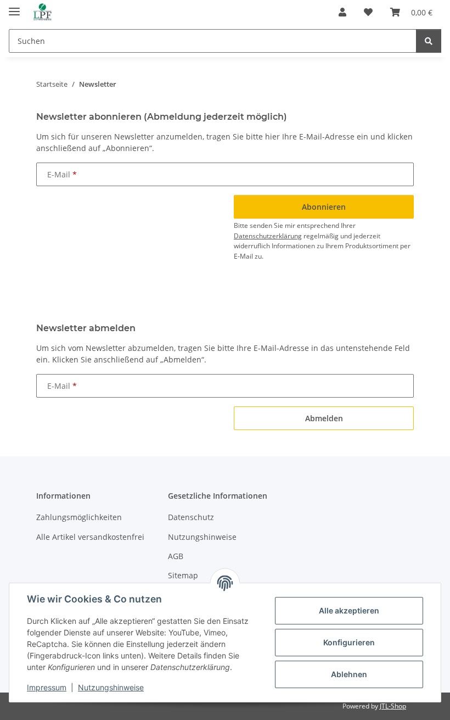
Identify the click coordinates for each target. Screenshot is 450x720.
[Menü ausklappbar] (14, 7)
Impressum (46, 687)
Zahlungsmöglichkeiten (79, 517)
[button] (342, 12)
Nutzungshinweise (111, 687)
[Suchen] (428, 41)
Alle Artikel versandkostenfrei (90, 537)
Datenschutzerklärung (268, 236)
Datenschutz (191, 517)
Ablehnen (349, 674)
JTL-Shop (393, 706)
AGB (175, 556)
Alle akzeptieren (349, 610)
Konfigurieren (349, 642)
